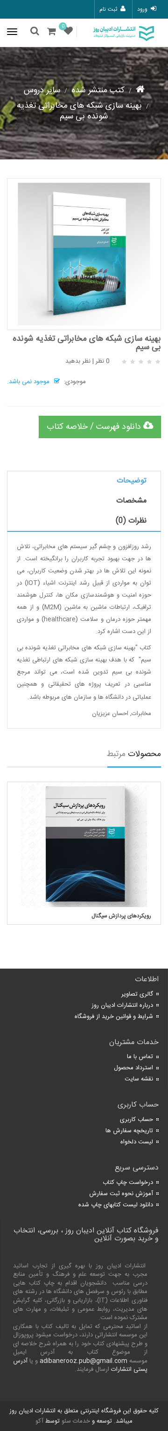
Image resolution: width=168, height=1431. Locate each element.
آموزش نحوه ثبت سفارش (121, 1194)
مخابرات (141, 714)
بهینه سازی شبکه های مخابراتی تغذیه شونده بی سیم (79, 111)
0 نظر (103, 361)
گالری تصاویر (137, 994)
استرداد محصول (133, 1068)
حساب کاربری (136, 1120)
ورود (142, 9)
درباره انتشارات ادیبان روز (122, 1005)
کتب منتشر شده (98, 90)
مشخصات (131, 501)
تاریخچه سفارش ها (129, 1131)
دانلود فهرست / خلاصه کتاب (95, 427)
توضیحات (132, 481)
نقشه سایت (139, 1079)
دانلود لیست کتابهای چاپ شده (115, 1205)
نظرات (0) (131, 521)
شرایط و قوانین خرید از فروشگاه (114, 1016)
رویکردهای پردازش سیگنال (121, 916)
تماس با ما (140, 1057)
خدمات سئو (76, 1421)
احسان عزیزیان (110, 714)
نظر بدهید (78, 361)
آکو (39, 1421)
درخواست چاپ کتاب (128, 1182)
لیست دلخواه (136, 1142)
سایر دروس (42, 90)
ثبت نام (108, 9)
